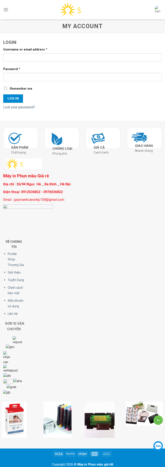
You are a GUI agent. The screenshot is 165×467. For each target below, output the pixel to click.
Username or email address (25, 49)
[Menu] (5, 9)
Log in (13, 98)
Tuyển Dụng (16, 280)
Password (11, 69)
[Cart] (157, 10)
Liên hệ (13, 314)
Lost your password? (19, 107)
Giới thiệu (14, 272)
